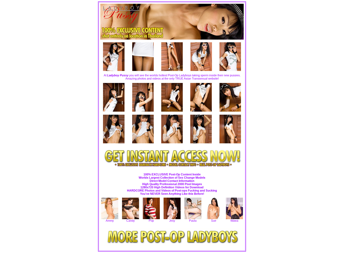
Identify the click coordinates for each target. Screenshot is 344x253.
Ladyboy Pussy (117, 75)
